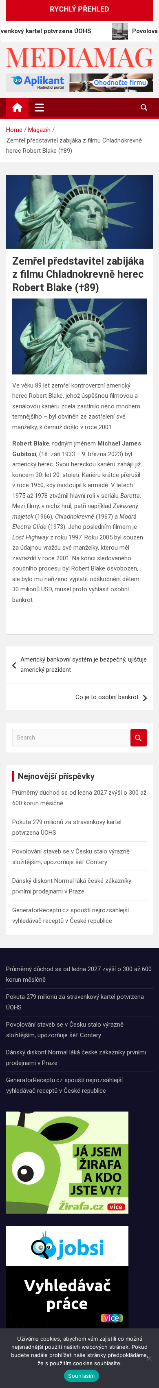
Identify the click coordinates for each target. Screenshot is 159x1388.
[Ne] (149, 1358)
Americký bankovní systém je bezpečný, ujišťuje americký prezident (83, 665)
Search (138, 737)
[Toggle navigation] (39, 107)
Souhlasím (81, 1375)
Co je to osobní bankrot (107, 697)
